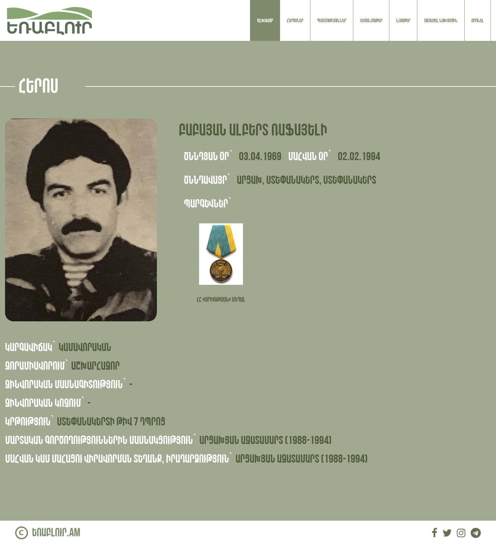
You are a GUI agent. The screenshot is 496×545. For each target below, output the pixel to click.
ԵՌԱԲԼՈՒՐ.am (56, 533)
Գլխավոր (265, 20)
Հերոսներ (295, 20)
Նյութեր (403, 20)
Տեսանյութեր (371, 20)
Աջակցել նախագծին (441, 20)
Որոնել (477, 20)
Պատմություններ (331, 20)
